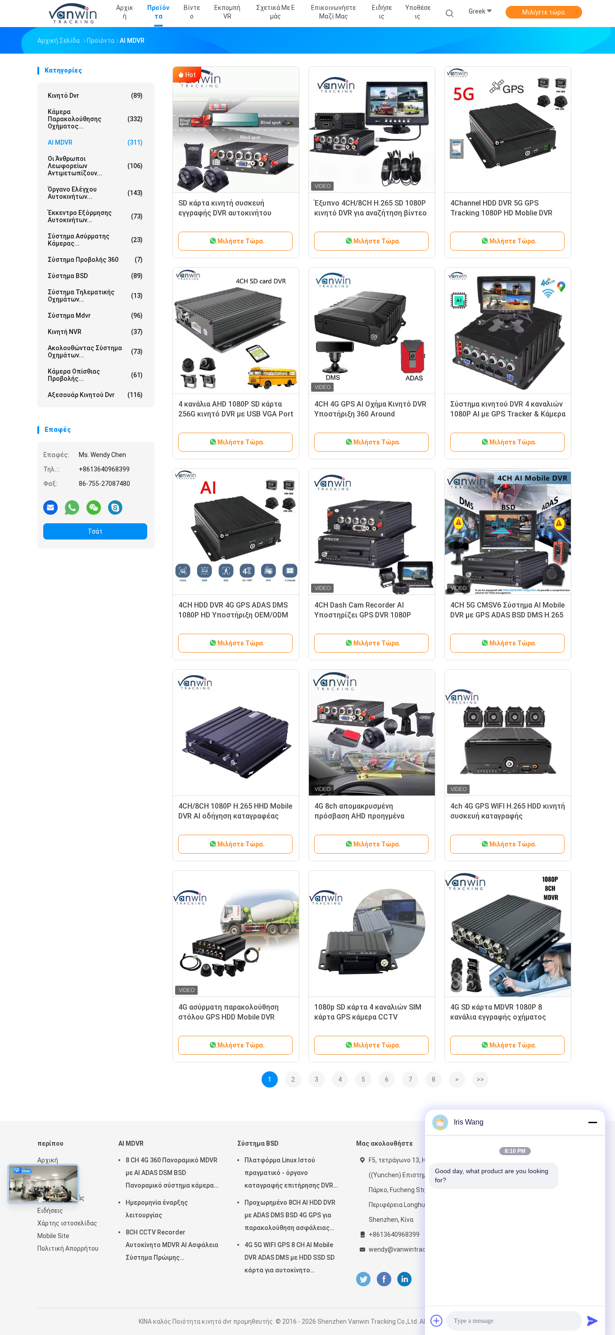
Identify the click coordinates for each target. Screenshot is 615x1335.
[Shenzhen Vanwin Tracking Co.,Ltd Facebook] (383, 1279)
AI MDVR (95, 142)
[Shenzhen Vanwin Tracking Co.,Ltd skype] (115, 507)
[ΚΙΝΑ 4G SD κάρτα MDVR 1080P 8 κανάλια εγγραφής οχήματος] (508, 934)
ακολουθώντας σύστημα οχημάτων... (95, 351)
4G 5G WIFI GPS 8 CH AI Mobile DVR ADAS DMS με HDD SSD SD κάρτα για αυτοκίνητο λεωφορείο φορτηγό (289, 1258)
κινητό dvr (95, 95)
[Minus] (592, 1122)
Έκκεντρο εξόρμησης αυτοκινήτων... (95, 216)
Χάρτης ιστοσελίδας (67, 1223)
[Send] (592, 1320)
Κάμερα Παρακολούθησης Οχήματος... (95, 119)
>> (480, 1079)
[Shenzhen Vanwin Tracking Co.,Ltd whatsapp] (72, 507)
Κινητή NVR (95, 331)
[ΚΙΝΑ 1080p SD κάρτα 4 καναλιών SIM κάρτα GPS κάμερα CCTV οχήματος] (372, 934)
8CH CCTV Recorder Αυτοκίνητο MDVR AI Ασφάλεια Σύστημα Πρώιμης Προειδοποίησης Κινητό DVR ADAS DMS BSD (172, 1246)
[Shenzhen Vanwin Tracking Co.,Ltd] (72, 13)
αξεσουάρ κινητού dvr (95, 394)
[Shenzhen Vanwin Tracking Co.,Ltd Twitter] (363, 1279)
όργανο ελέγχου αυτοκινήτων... (95, 193)
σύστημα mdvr (95, 315)
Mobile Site (53, 1235)
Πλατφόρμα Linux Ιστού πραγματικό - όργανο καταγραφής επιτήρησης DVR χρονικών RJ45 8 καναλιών (288, 1174)
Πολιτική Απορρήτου (68, 1248)
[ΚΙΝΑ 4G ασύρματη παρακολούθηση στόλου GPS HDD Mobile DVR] (236, 934)
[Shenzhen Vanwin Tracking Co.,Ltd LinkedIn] (404, 1279)
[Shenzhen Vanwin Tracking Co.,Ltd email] (50, 507)
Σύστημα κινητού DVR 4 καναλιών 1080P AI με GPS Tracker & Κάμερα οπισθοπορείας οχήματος (507, 414)
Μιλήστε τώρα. (544, 12)
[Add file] (436, 1320)
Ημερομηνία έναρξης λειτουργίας (157, 1209)
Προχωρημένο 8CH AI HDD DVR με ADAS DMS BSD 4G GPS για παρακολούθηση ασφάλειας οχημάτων (289, 1216)
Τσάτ (95, 531)
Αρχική (47, 1160)
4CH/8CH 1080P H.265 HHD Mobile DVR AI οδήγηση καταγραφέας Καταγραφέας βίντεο (235, 816)
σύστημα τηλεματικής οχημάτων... (95, 295)
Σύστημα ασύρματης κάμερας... (95, 240)
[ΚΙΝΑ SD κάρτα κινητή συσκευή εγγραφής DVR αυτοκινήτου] (236, 130)
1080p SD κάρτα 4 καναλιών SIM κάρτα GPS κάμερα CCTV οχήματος (367, 1017)
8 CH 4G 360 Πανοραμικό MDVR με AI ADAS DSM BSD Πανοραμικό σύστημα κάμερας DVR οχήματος (171, 1174)
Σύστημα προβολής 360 (95, 259)
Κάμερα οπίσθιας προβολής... (95, 375)
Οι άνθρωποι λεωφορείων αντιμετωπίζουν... (95, 166)
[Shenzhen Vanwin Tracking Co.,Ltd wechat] (93, 507)
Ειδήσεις (50, 1210)
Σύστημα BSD (95, 275)
